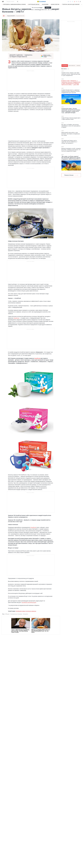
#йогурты (25, 614)
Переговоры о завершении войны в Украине (14, 4)
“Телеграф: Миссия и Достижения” (71, 4)
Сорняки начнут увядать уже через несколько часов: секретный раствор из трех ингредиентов (70, 74)
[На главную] (41, 1)
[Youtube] (75, 2)
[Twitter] (76, 1)
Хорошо (48, 7)
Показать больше (68, 175)
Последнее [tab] (64, 65)
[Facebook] (68, 2)
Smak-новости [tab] (72, 65)
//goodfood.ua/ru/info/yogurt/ (29, 602)
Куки (41, 7)
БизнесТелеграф (55, 4)
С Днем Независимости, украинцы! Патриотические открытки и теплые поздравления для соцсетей (70, 91)
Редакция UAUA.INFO (11, 15)
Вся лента (64, 68)
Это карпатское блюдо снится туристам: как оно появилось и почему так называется (69, 142)
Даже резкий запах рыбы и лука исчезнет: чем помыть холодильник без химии (70, 134)
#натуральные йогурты (16, 614)
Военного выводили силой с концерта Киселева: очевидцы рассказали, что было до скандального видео (71, 150)
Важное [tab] (78, 65)
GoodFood (16, 318)
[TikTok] (80, 2)
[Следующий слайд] (81, 4)
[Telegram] (72, 2)
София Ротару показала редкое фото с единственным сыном (70, 118)
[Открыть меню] (3, 1)
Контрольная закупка (33, 4)
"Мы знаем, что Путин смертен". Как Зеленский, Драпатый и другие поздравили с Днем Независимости (71, 158)
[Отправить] (17, 2)
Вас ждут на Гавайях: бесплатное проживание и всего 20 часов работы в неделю (70, 126)
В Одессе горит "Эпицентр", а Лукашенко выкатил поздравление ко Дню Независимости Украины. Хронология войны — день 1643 (70, 82)
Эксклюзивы (45, 4)
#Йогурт (7, 614)
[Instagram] (78, 2)
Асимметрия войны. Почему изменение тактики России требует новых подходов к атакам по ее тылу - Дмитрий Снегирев (70, 110)
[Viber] (70, 1)
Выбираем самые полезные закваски (26, 611)
